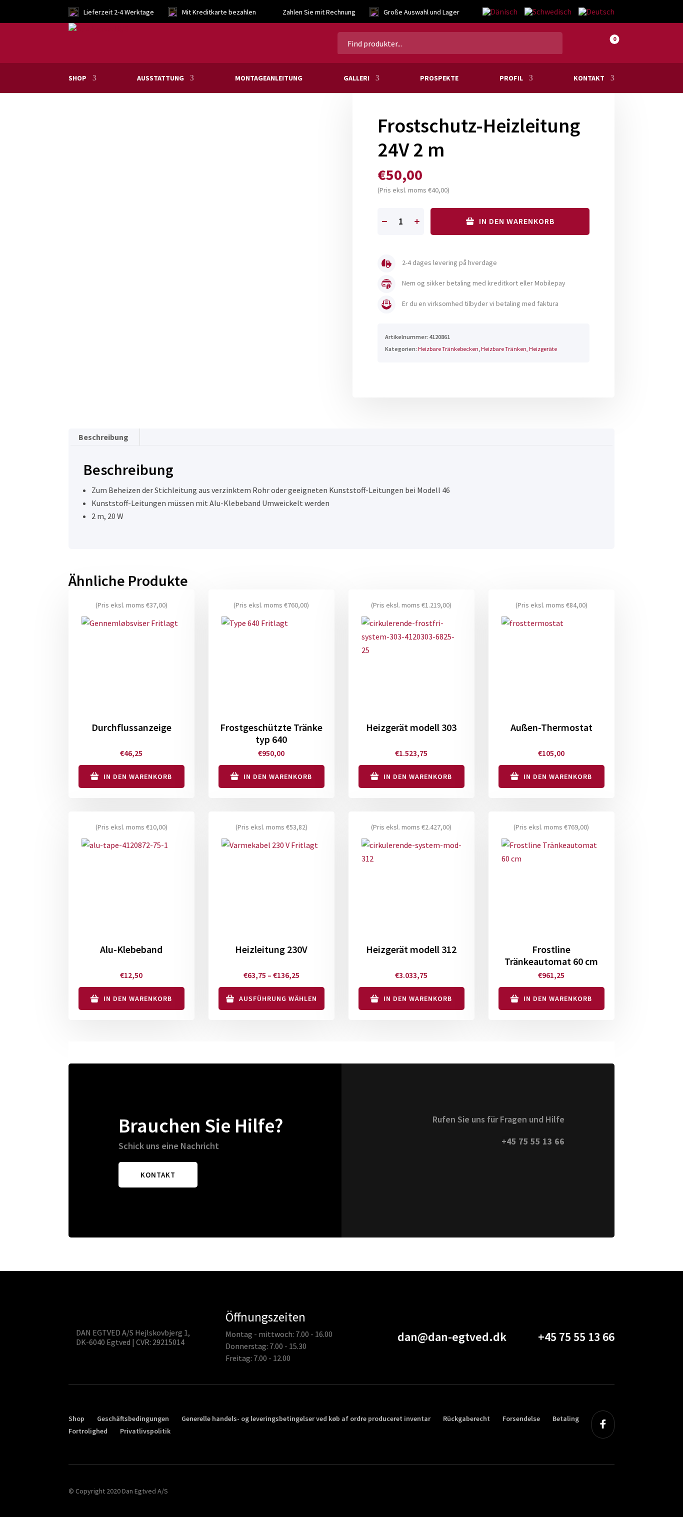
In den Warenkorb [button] (138, 776)
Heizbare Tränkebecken (448, 348)
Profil (511, 78)
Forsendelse (521, 1418)
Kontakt (589, 78)
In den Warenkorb (516, 221)
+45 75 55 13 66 (533, 1141)
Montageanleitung (268, 78)
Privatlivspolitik (145, 1431)
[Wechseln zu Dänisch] (500, 12)
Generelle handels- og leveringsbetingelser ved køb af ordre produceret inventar (306, 1418)
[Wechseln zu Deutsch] (594, 12)
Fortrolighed (88, 1431)
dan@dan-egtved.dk (452, 1336)
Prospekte (439, 78)
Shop (77, 78)
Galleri (357, 78)
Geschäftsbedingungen (133, 1418)
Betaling (565, 1418)
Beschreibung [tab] (103, 437)
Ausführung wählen (278, 998)
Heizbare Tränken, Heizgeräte (519, 348)
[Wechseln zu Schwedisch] (548, 12)
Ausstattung (160, 78)
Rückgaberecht (466, 1418)
